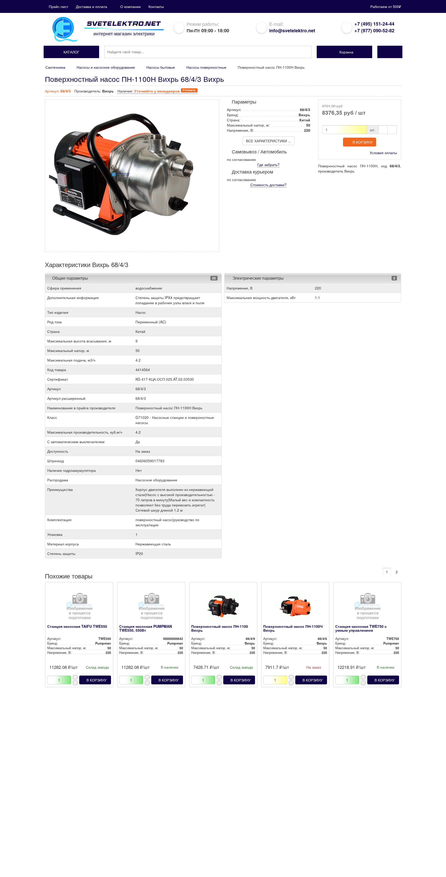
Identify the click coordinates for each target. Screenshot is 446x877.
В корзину (363, 142)
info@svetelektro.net (292, 30)
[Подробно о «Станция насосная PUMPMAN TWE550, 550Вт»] (151, 607)
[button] (71, 52)
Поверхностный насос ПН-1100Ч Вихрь (293, 628)
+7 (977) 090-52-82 (374, 30)
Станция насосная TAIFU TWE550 (77, 626)
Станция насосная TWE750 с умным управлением (361, 628)
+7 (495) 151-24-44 (374, 23)
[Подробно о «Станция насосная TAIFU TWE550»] (79, 607)
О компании (130, 6)
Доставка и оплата (91, 6)
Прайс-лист (58, 6)
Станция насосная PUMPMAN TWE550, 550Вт (145, 628)
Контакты (156, 6)
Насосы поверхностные (206, 67)
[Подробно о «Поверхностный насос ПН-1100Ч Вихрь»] (295, 607)
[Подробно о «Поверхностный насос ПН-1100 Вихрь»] (223, 607)
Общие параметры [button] (70, 278)
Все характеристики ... (268, 140)
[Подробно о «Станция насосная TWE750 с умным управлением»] (367, 607)
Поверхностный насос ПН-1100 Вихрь (219, 628)
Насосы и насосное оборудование (106, 67)
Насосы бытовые (160, 67)
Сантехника (55, 67)
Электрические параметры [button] (258, 278)
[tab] (133, 278)
